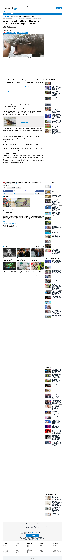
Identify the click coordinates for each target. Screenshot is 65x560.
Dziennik (4, 18)
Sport (17, 550)
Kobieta (28, 545)
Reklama (16, 556)
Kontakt (7, 556)
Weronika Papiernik (10, 27)
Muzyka (28, 552)
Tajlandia (13, 187)
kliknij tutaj (38, 539)
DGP (42, 6)
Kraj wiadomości (40, 246)
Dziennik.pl (18, 543)
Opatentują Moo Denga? (9, 91)
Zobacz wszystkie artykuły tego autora (10, 223)
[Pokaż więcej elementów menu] (61, 11)
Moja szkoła (29, 549)
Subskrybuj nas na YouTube (10, 32)
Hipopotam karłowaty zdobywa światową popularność (16, 86)
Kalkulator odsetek (56, 550)
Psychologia (41, 551)
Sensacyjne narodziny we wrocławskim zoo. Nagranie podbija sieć (9, 209)
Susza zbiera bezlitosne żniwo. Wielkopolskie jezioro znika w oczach (10, 226)
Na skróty (5, 543)
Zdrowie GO (16, 16)
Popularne (32, 246)
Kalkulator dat (55, 545)
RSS (58, 556)
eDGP (4, 547)
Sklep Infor (5, 552)
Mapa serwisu (42, 556)
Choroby (41, 550)
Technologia (18, 546)
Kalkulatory (55, 543)
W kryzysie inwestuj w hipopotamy (24, 119)
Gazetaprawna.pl (6, 546)
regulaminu (33, 532)
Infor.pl (4, 545)
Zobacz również (24, 122)
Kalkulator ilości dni (56, 546)
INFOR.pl (26, 6)
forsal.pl (31, 6)
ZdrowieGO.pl (48, 6)
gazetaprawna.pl (55, 6)
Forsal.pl (4, 549)
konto (22, 146)
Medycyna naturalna (43, 549)
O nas (12, 556)
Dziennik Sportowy (30, 16)
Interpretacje (5, 551)
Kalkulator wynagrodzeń (57, 552)
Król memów (7, 89)
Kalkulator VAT (55, 549)
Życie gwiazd (29, 550)
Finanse (41, 546)
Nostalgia (11, 16)
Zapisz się (32, 535)
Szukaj (59, 8)
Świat (12, 13)
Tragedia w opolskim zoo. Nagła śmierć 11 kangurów (22, 209)
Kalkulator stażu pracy (56, 547)
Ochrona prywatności (34, 556)
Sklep (60, 6)
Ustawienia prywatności (51, 556)
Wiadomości (6, 13)
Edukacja (28, 547)
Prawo (41, 545)
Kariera (21, 556)
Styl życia (41, 552)
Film (28, 551)
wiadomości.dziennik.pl (10, 18)
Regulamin (26, 556)
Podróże (17, 552)
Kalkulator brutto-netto (57, 551)
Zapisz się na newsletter (23, 32)
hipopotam (18, 187)
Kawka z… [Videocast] (23, 16)
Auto (17, 545)
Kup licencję (15, 183)
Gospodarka (18, 547)
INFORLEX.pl (37, 6)
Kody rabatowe (29, 546)
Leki (40, 547)
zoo (8, 187)
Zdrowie (17, 551)
